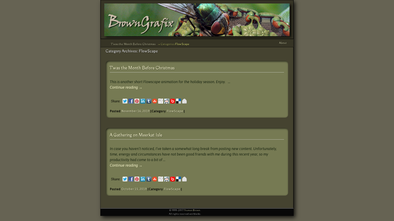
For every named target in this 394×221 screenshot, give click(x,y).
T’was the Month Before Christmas (133, 44)
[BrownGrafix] (197, 19)
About (283, 43)
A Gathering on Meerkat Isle (136, 135)
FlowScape (175, 111)
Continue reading (126, 87)
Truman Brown (192, 210)
